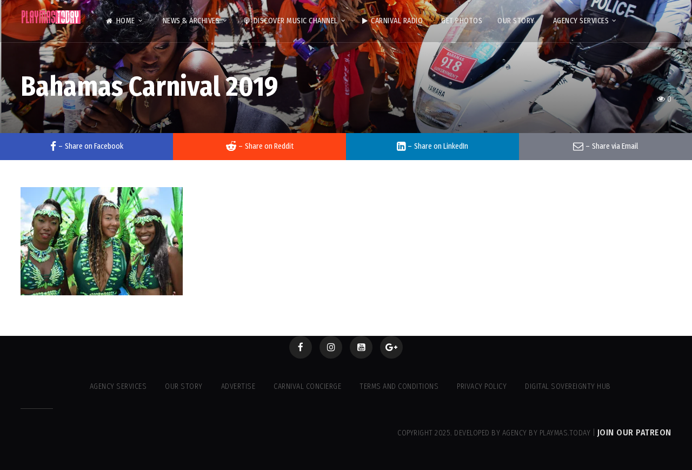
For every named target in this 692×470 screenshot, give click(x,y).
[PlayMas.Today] (51, 17)
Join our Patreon (634, 432)
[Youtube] (361, 347)
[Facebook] (300, 347)
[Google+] (391, 347)
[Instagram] (331, 347)
